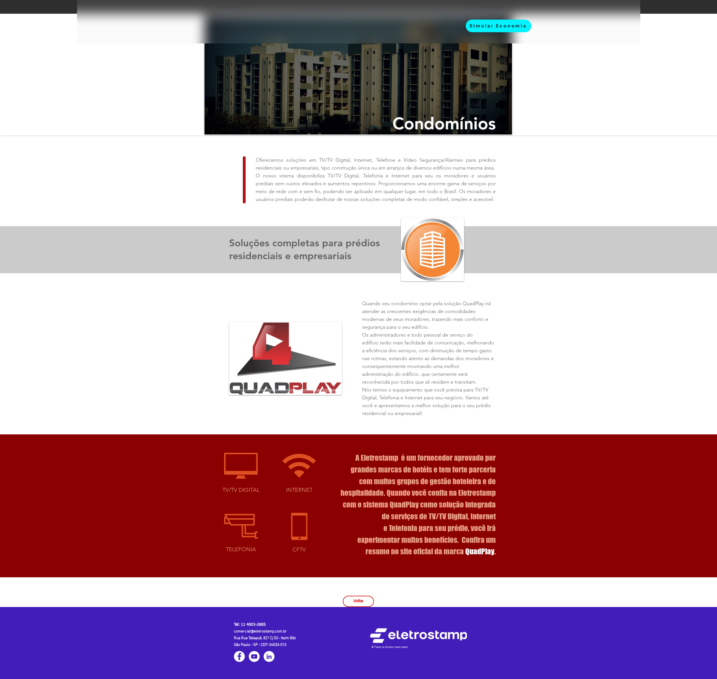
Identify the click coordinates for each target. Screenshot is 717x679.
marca (454, 551)
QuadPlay (479, 551)
